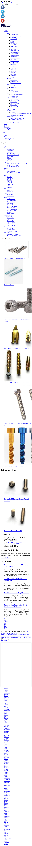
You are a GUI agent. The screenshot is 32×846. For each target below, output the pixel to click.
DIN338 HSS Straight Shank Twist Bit (21, 113)
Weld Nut (13, 69)
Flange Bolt (14, 43)
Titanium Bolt (14, 99)
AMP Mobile (14, 633)
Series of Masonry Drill (17, 115)
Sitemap (8, 633)
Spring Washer (14, 81)
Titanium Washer (15, 103)
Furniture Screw (15, 61)
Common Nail (14, 96)
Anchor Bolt (14, 39)
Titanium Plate (14, 106)
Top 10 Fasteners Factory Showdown (16, 593)
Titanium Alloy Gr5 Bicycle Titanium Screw (15, 466)
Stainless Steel (8, 636)
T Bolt (12, 40)
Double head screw (9, 285)
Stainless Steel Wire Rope (17, 118)
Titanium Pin (14, 102)
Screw (9, 47)
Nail (8, 93)
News (5, 124)
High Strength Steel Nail (17, 94)
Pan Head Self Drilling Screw (20, 636)
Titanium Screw (15, 100)
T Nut (12, 77)
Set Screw (13, 59)
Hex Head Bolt (14, 34)
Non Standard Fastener (13, 122)
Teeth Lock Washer (16, 83)
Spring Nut (13, 75)
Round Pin (13, 86)
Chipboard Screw (15, 55)
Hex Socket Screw (15, 58)
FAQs (5, 125)
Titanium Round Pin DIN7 (13, 531)
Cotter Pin (13, 87)
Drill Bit (9, 110)
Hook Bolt (13, 45)
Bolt (8, 33)
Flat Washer (14, 80)
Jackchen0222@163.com (14, 543)
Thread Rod (14, 46)
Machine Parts (11, 109)
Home (5, 30)
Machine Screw (15, 49)
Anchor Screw (14, 62)
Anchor (9, 121)
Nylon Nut (13, 68)
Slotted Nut (13, 71)
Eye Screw (13, 64)
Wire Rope (10, 116)
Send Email (4, 640)
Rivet (8, 88)
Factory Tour (7, 128)
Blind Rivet (13, 90)
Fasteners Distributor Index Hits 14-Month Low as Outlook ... (16, 606)
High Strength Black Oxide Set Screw (21, 637)
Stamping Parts (11, 108)
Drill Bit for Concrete (16, 112)
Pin (8, 84)
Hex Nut (13, 66)
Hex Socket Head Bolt (16, 36)
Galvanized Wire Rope (16, 119)
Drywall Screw (14, 53)
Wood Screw (14, 56)
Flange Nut (13, 74)
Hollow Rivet (14, 91)
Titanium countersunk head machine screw (15, 258)
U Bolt (12, 42)
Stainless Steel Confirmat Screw (9, 634)
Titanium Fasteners (12, 97)
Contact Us (7, 129)
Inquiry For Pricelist (6, 558)
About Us (6, 127)
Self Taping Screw (15, 50)
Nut (8, 65)
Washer (9, 78)
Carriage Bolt (14, 37)
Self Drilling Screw (16, 52)
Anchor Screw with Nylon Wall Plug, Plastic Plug (17, 348)
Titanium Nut (14, 105)
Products (6, 31)
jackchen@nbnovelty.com (8, 3)
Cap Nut (13, 72)
